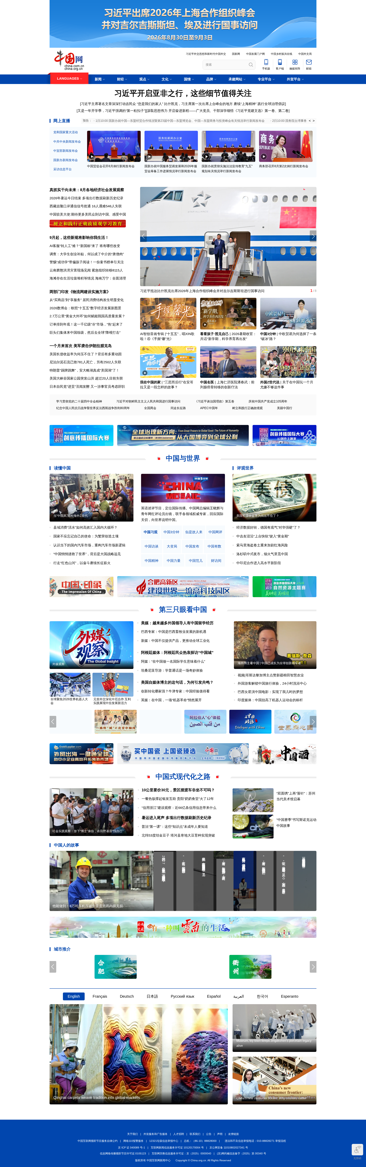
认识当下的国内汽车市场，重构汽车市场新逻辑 (89, 545)
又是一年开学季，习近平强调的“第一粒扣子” (111, 111)
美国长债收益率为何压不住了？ (257, 515)
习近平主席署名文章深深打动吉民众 (108, 104)
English (74, 996)
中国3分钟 (268, 334)
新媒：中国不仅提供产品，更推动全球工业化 (175, 641)
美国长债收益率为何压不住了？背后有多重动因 (86, 354)
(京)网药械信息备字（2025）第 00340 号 (241, 1153)
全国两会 (150, 408)
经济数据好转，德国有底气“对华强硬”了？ (268, 527)
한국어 (262, 996)
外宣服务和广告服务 (156, 1134)
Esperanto (289, 996)
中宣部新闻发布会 (65, 150)
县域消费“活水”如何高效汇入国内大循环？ (85, 527)
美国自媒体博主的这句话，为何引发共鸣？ (177, 682)
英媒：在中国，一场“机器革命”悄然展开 (171, 700)
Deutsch (127, 996)
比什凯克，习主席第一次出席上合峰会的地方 (198, 104)
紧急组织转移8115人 (107, 270)
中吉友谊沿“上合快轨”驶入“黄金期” (262, 536)
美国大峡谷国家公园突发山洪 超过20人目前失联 (86, 378)
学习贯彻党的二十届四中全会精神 (79, 401)
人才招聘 (178, 1134)
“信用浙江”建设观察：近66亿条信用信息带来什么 (179, 808)
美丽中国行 (284, 408)
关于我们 (132, 1134)
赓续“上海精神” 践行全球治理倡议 (259, 104)
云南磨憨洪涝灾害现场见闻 (70, 270)
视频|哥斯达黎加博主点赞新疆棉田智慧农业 (271, 675)
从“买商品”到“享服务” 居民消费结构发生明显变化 (87, 300)
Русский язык (182, 996)
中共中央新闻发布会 (67, 141)
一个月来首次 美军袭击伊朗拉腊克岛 (81, 346)
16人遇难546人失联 (107, 206)
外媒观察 (58, 664)
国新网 (236, 53)
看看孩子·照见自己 (214, 334)
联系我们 (195, 1134)
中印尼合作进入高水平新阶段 (258, 563)
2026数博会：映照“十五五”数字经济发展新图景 (85, 308)
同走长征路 (178, 408)
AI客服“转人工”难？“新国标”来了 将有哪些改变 (85, 246)
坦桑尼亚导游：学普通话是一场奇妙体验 (172, 670)
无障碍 (357, 1158)
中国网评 (215, 532)
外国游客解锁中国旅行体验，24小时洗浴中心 (272, 683)
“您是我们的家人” (150, 104)
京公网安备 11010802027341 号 (228, 1147)
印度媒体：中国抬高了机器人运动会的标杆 (270, 700)
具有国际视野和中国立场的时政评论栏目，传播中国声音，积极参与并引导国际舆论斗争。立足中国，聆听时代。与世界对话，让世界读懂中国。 (182, 514)
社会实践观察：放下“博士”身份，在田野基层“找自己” (87, 831)
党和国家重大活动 (65, 132)
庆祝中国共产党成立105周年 (268, 401)
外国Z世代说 (269, 382)
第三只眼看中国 (183, 609)
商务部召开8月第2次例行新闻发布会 (283, 166)
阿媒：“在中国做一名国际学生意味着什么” (173, 661)
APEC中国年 (209, 408)
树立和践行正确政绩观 (247, 408)
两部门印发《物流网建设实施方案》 (80, 292)
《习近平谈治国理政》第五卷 (214, 401)
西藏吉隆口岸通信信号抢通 (70, 206)
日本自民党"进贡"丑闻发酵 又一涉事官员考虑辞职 (87, 386)
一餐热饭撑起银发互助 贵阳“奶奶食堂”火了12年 (178, 799)
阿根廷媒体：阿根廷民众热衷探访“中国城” (177, 652)
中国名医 (207, 382)
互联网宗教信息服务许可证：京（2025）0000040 (181, 1153)
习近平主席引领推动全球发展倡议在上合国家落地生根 (181, 291)
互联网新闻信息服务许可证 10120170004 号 (177, 1147)
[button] (313, 236)
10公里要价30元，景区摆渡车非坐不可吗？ (178, 790)
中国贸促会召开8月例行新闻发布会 (111, 166)
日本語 (152, 996)
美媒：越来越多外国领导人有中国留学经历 (177, 623)
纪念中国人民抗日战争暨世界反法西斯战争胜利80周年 (93, 408)
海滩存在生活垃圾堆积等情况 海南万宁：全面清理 (88, 278)
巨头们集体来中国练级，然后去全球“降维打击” (85, 332)
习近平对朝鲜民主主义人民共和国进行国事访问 (148, 401)
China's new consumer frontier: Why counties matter (271, 1098)
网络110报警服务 (133, 1140)
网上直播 (61, 120)
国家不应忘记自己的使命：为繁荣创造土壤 (86, 536)
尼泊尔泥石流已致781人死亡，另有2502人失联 (85, 362)
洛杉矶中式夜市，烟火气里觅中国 (262, 554)
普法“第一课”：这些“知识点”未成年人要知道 (175, 827)
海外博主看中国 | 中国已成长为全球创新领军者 (269, 663)
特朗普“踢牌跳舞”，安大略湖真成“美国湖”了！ (84, 370)
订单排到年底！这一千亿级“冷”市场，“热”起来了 (86, 324)
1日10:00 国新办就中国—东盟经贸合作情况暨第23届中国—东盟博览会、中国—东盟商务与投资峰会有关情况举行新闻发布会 (180, 120)
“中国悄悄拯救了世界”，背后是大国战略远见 (87, 554)
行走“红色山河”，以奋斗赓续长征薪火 (82, 563)
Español (214, 996)
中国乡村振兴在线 (281, 53)
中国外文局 (305, 53)
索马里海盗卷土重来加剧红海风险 (262, 545)
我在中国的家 (150, 382)
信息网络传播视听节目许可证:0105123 (123, 1153)
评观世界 (245, 468)
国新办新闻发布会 (65, 160)
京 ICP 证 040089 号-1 (131, 1147)
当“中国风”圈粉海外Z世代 (70, 515)
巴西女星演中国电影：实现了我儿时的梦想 (270, 692)
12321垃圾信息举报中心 (163, 1140)
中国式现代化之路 (183, 776)
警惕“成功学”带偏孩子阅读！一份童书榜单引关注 (87, 262)
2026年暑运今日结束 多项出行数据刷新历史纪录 (86, 198)
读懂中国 (62, 468)
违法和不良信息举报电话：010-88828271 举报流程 (255, 1140)
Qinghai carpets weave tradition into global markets (96, 1098)
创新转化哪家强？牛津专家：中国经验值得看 (175, 691)
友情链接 (233, 1134)
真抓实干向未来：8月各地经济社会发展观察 (87, 190)
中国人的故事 (66, 845)
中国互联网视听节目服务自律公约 (98, 1140)
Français (100, 996)
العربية (238, 996)
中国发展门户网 (255, 53)
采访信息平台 (62, 169)
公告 (208, 1134)
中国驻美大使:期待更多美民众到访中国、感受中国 (88, 214)
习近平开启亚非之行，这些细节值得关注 (183, 93)
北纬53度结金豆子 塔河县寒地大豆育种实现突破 (178, 835)
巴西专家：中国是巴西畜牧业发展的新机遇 (173, 632)
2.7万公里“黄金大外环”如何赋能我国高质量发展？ (87, 316)
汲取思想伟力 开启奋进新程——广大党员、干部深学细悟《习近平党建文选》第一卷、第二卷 (218, 111)
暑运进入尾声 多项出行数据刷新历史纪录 (176, 818)
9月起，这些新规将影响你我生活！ (79, 237)
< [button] (310, 121)
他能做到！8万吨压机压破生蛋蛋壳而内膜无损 (87, 906)
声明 (219, 1134)
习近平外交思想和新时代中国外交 (206, 53)
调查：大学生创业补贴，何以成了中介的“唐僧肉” (87, 254)
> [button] (314, 121)
